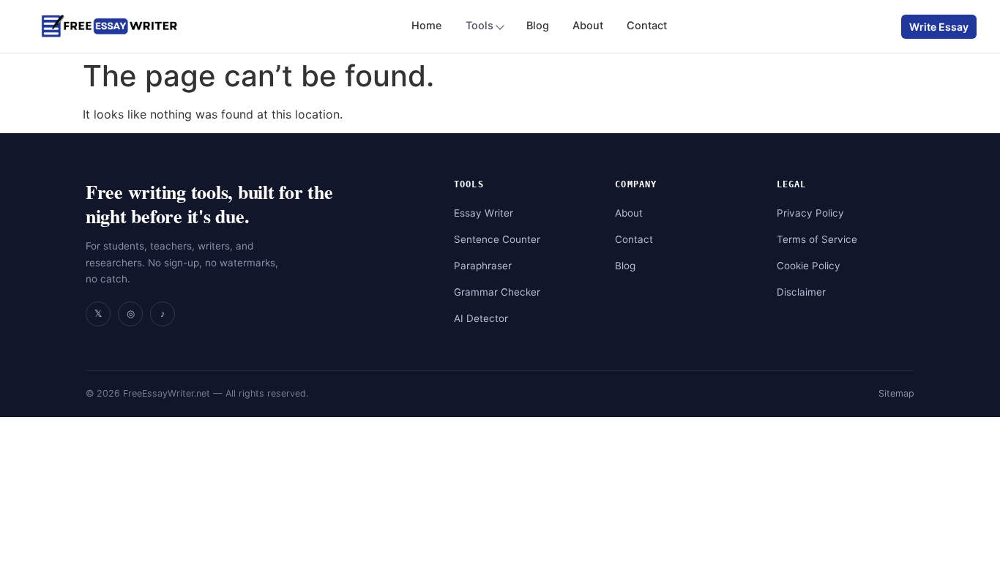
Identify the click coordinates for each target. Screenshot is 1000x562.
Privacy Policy (810, 213)
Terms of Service (817, 239)
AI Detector (481, 318)
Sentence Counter (497, 239)
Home (426, 25)
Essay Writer (483, 213)
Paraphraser (483, 265)
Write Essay (939, 26)
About (587, 25)
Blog (537, 25)
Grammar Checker (497, 292)
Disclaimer (801, 292)
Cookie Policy (808, 265)
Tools (479, 25)
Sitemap (896, 393)
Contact (647, 25)
